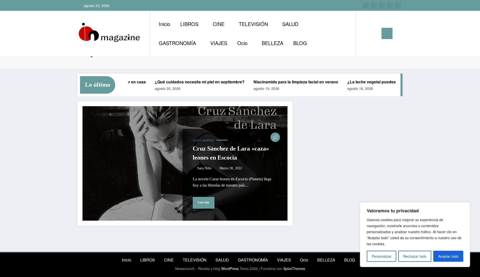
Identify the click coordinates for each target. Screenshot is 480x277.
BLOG (300, 43)
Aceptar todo (448, 256)
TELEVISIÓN (253, 24)
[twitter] (382, 6)
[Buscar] (364, 33)
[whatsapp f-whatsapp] (398, 6)
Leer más (204, 202)
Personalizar (382, 256)
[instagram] (366, 6)
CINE (218, 24)
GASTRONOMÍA (177, 43)
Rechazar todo (414, 256)
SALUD (290, 24)
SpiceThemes (294, 268)
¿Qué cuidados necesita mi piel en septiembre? (195, 82)
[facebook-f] (390, 6)
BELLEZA (272, 43)
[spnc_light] (374, 33)
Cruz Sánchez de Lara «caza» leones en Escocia (231, 153)
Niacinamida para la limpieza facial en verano (291, 82)
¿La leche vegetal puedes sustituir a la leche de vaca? (394, 82)
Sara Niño (204, 168)
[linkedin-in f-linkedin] (374, 6)
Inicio (164, 24)
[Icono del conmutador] (387, 33)
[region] (415, 234)
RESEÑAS (208, 140)
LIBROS (189, 24)
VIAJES (218, 43)
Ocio (242, 43)
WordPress (230, 268)
